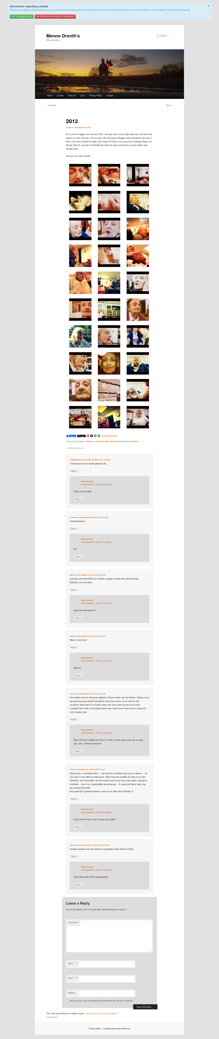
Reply (74, 470)
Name (72, 963)
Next (169, 105)
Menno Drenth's (63, 35)
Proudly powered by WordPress (116, 1028)
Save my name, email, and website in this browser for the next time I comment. (101, 1000)
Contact (110, 95)
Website (71, 992)
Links (82, 95)
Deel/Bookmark (109, 436)
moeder (98, 441)
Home (49, 95)
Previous (51, 105)
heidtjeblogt (75, 459)
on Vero (60, 95)
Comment (73, 922)
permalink (133, 441)
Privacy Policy (95, 95)
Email (72, 978)
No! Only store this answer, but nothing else (55, 16)
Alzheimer (90, 441)
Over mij (71, 95)
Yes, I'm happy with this (21, 16)
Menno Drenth (111, 441)
